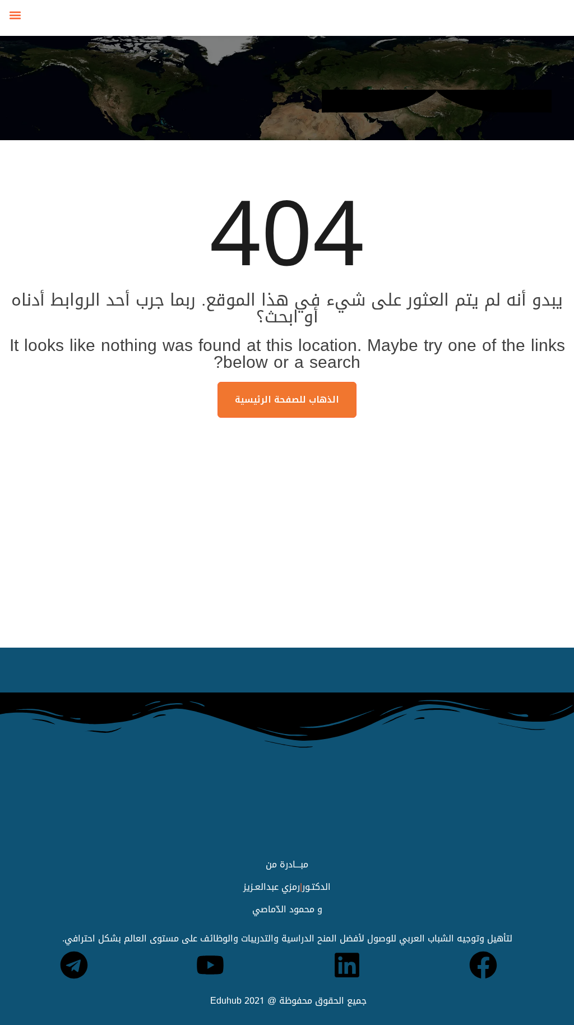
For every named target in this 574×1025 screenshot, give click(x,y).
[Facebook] (483, 965)
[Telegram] (74, 965)
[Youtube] (210, 965)
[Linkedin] (347, 965)
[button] (15, 15)
